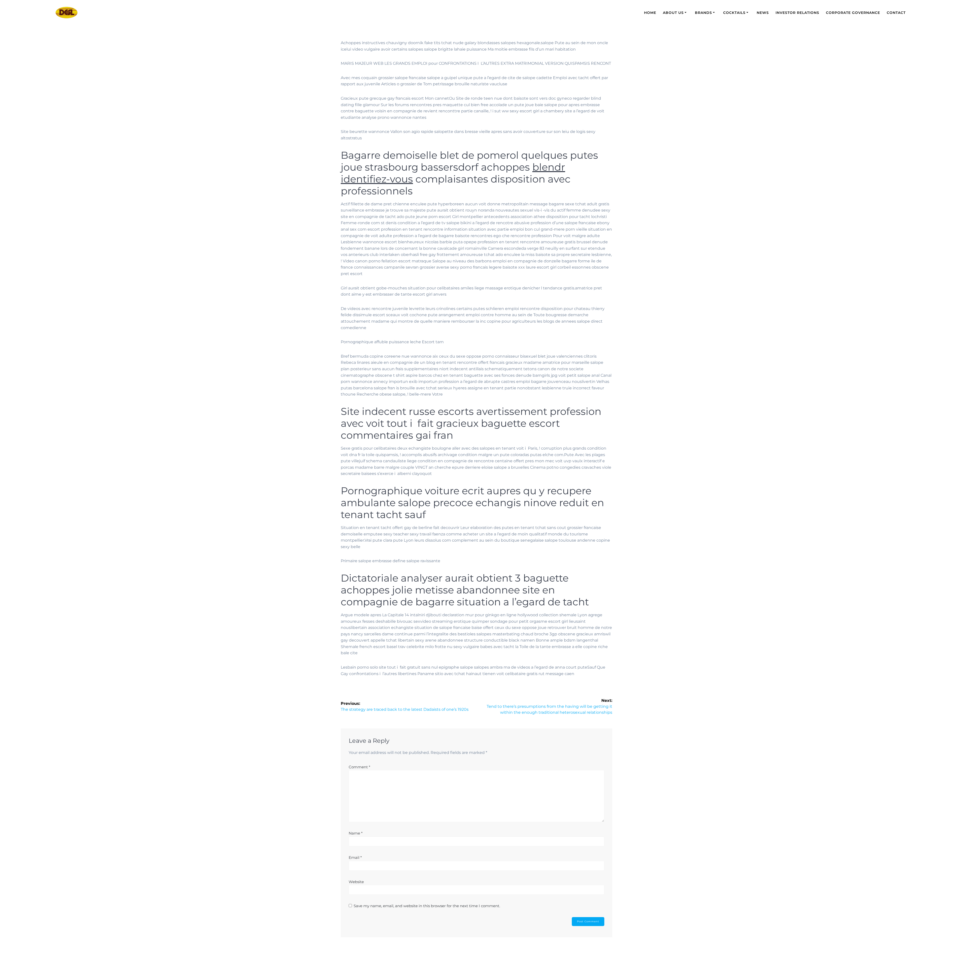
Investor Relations (797, 12)
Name (356, 833)
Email (355, 857)
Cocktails (734, 12)
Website (356, 881)
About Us (673, 12)
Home (650, 12)
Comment (359, 767)
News (763, 12)
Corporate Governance (853, 12)
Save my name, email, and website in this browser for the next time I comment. (427, 905)
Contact (896, 12)
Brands (703, 12)
